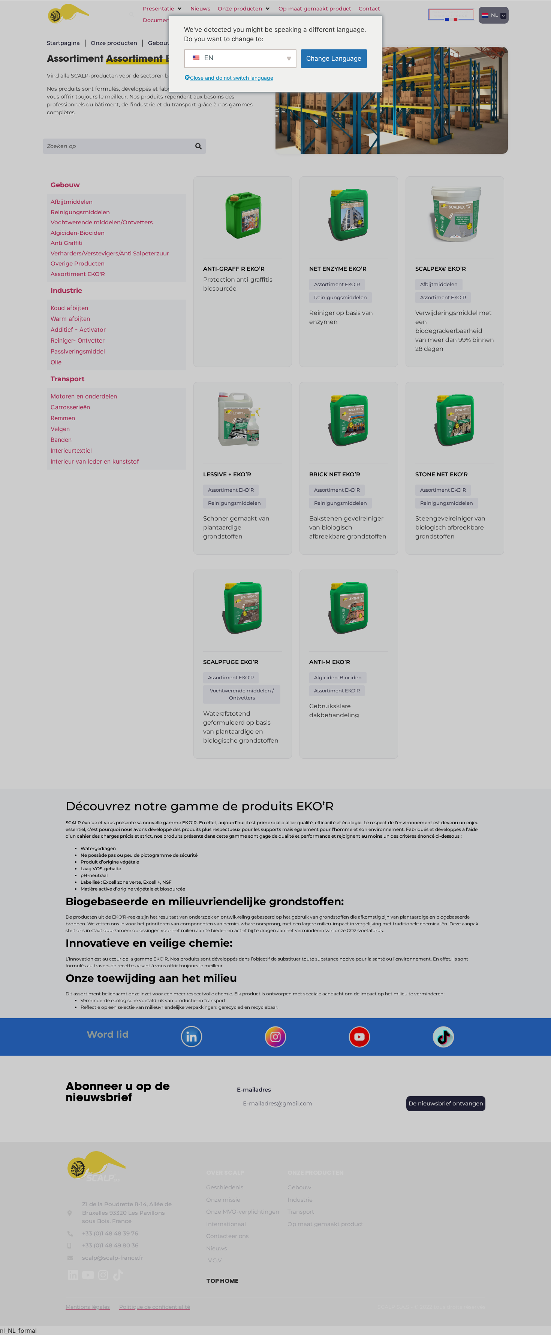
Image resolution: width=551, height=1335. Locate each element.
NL (494, 15)
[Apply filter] (198, 146)
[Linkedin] (73, 1275)
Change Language (333, 58)
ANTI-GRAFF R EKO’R (234, 268)
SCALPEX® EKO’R (440, 268)
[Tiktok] (118, 1275)
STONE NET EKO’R (441, 474)
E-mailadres (254, 1090)
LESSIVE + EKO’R (227, 474)
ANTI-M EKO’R (329, 661)
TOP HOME (222, 1281)
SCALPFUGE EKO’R (230, 661)
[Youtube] (88, 1275)
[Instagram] (103, 1275)
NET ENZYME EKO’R (338, 268)
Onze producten (315, 1172)
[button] (163, 9)
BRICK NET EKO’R (334, 474)
